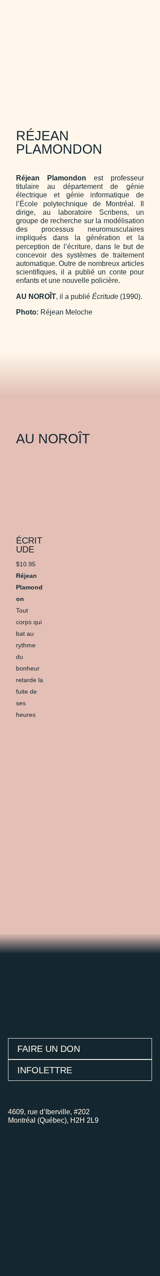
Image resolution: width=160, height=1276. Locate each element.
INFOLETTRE (44, 1070)
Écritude (29, 545)
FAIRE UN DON (48, 1049)
